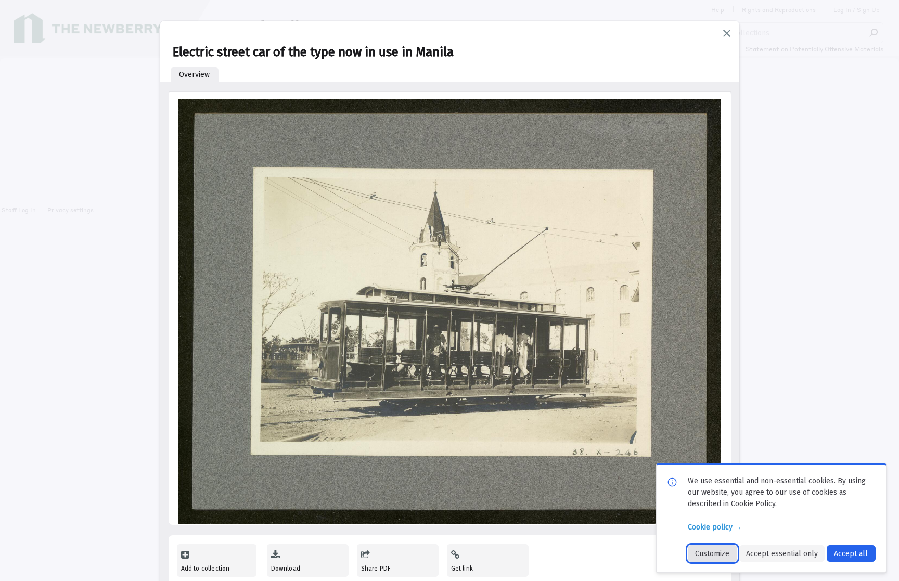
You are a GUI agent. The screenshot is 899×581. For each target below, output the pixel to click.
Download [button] (285, 568)
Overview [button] (194, 74)
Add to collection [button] (205, 568)
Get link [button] (462, 568)
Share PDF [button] (376, 568)
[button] (727, 33)
